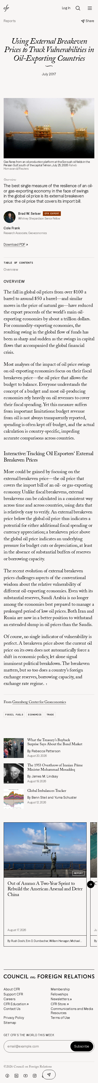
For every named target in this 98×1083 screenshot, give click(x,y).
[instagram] (34, 1075)
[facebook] (7, 1075)
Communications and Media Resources (72, 1011)
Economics (34, 714)
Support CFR (13, 994)
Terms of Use (60, 1018)
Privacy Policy (14, 1018)
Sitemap (10, 1023)
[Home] (6, 8)
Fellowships (59, 994)
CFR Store (58, 1004)
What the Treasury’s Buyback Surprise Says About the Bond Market (54, 742)
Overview (11, 270)
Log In (66, 8)
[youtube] (25, 1075)
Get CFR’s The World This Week (29, 1035)
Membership (60, 989)
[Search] (78, 8)
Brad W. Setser (29, 214)
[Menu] (89, 8)
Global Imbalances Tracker (46, 791)
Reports (10, 21)
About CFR (12, 989)
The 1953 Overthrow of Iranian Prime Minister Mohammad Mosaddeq (55, 767)
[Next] (90, 884)
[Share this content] (49, 1074)
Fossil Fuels (14, 714)
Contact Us (12, 1009)
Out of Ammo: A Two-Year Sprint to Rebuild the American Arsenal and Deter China (45, 889)
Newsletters (60, 999)
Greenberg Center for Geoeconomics (39, 702)
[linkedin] (16, 1075)
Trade (50, 714)
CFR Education (15, 1004)
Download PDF (14, 244)
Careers (9, 999)
